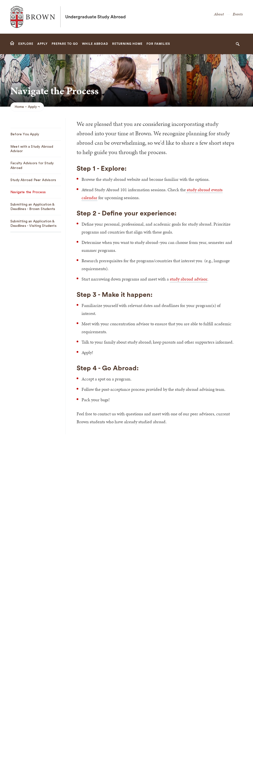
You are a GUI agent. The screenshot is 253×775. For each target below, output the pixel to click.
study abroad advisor (188, 279)
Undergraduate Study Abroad (95, 17)
